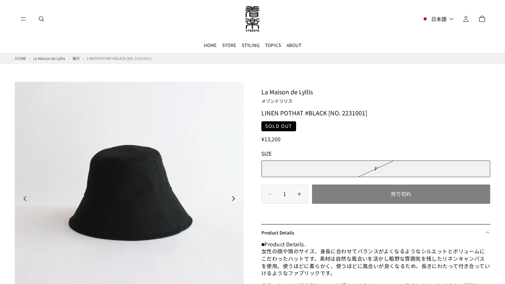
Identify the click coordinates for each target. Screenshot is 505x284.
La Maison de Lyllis (287, 95)
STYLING (251, 45)
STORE (229, 45)
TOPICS (273, 45)
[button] (438, 19)
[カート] (482, 19)
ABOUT (294, 45)
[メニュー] (23, 18)
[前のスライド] (23, 200)
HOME (210, 45)
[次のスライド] (235, 200)
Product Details (277, 232)
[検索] (41, 19)
